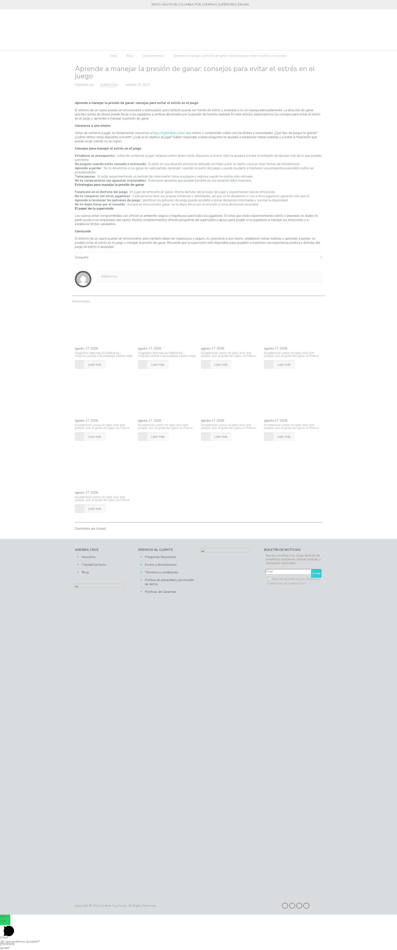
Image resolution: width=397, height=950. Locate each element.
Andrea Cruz (108, 85)
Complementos (153, 56)
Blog (129, 56)
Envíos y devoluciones (161, 564)
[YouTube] (292, 906)
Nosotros (89, 557)
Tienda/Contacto (94, 564)
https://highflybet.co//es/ (168, 133)
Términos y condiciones (161, 572)
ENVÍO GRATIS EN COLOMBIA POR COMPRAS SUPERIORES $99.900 (200, 4)
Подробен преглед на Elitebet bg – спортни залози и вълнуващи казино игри (104, 354)
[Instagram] (306, 906)
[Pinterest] (299, 906)
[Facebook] (285, 906)
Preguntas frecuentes (160, 557)
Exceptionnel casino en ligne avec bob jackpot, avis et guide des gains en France (228, 354)
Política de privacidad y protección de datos (169, 582)
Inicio (113, 56)
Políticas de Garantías (160, 592)
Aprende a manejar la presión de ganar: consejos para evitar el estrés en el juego (230, 56)
